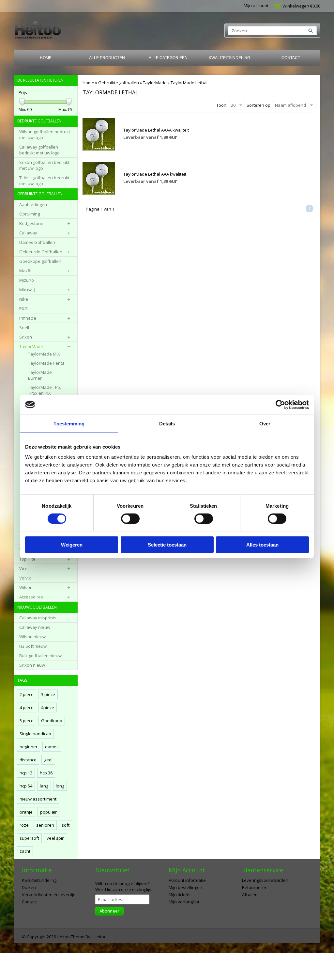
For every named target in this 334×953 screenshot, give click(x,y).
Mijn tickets (179, 894)
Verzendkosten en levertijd (49, 894)
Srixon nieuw (32, 665)
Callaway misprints (37, 618)
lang (44, 786)
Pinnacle (27, 318)
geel (48, 760)
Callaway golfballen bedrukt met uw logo (39, 150)
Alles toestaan (262, 545)
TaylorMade (155, 83)
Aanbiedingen (33, 204)
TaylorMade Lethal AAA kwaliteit (154, 174)
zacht (25, 851)
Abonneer (109, 911)
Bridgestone (31, 223)
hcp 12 (26, 773)
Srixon (25, 337)
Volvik (25, 578)
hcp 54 (26, 786)
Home (46, 58)
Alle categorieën (168, 58)
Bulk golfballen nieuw (40, 656)
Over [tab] (264, 423)
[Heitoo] (38, 31)
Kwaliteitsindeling (229, 58)
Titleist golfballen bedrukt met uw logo (44, 180)
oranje (26, 812)
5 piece (27, 720)
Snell (24, 327)
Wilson (26, 587)
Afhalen (250, 894)
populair (48, 812)
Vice (23, 568)
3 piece (48, 694)
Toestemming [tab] (68, 423)
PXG (23, 308)
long (60, 786)
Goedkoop (51, 720)
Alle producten (107, 58)
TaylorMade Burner (40, 375)
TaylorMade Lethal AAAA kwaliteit (156, 130)
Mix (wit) (27, 290)
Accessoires (31, 597)
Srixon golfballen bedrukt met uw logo (44, 165)
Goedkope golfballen (40, 261)
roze (24, 825)
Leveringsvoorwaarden (265, 880)
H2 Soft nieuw (33, 646)
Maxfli (25, 271)
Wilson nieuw (32, 637)
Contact (290, 58)
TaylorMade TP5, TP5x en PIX (44, 390)
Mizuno (26, 280)
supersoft (29, 838)
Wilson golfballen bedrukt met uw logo (44, 134)
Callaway (28, 233)
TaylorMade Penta (46, 363)
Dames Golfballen (37, 242)
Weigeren (72, 545)
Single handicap (35, 734)
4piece (47, 707)
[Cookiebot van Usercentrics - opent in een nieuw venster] (280, 404)
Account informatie (187, 880)
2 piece (27, 694)
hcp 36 (46, 773)
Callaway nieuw (34, 627)
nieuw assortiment (38, 799)
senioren (45, 825)
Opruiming (29, 214)
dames (52, 747)
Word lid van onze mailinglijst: (124, 886)
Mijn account (256, 5)
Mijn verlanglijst (184, 902)
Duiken (29, 887)
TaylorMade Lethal (189, 83)
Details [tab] (167, 423)
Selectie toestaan (167, 545)
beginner (29, 747)
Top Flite (27, 559)
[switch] (130, 518)
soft (65, 825)
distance (28, 760)
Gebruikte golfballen (118, 83)
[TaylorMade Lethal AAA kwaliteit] (99, 193)
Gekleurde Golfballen (40, 252)
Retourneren (254, 887)
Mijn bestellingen (185, 887)
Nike (23, 299)
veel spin (56, 838)
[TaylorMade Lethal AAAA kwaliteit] (99, 149)
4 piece (27, 707)
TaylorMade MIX (44, 354)
